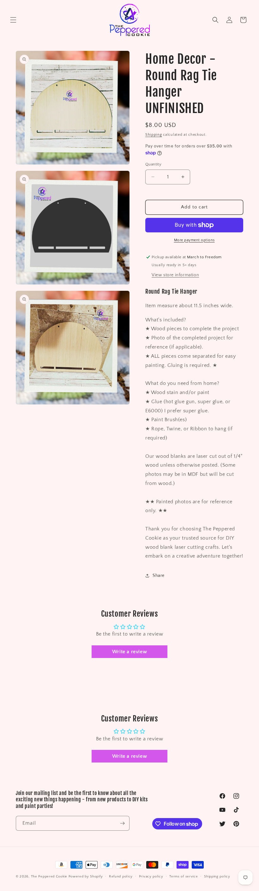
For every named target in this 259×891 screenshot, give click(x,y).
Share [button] (159, 575)
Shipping (153, 135)
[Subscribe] (122, 823)
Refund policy (121, 876)
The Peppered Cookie (49, 876)
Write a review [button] (129, 652)
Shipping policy (217, 876)
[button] (13, 20)
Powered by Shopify (86, 876)
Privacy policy (151, 876)
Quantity (153, 164)
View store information (175, 275)
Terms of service (183, 876)
